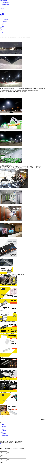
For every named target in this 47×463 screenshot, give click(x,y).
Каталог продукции (4, 438)
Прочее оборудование (4, 21)
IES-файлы (1, 7)
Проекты (3, 11)
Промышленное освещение (5, 2)
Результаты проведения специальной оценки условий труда (7, 443)
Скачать (3, 13)
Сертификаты (3, 424)
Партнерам (1, 432)
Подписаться (43, 419)
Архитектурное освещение (5, 4)
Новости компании (4, 426)
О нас (2, 9)
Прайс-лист (4, 7)
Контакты (3, 12)
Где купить (3, 10)
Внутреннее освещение (5, 19)
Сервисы (3, 23)
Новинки (3, 32)
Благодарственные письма (5, 425)
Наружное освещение (4, 18)
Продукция (3, 429)
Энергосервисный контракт (5, 435)
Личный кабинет (2, 8)
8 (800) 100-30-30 (2, 14)
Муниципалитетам (4, 434)
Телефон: (8, 452)
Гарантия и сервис (4, 430)
